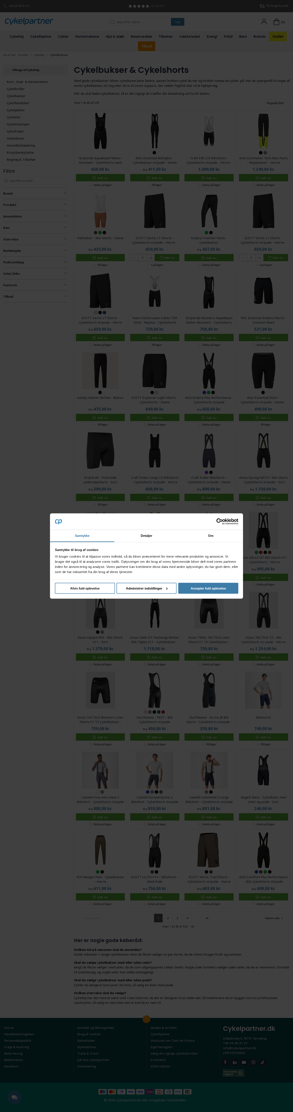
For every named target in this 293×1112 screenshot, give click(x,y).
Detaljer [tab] (147, 535)
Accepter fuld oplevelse (208, 588)
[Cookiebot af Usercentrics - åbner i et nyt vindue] (219, 521)
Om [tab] (210, 535)
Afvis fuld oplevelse (85, 588)
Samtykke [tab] (82, 535)
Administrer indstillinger (144, 588)
